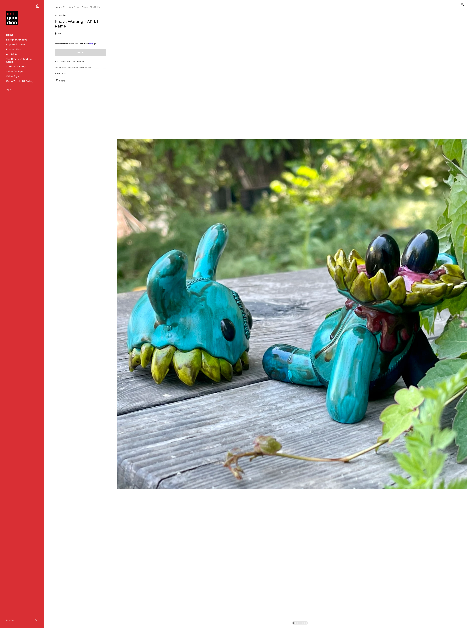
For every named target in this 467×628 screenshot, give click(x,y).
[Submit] (36, 620)
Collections (68, 7)
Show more (60, 73)
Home (57, 7)
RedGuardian (60, 15)
